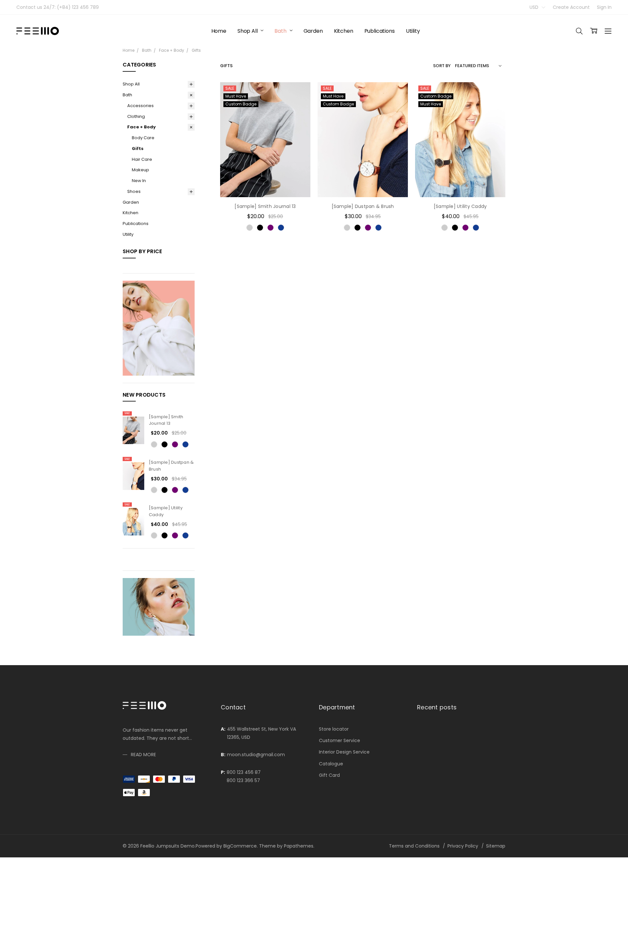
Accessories (140, 106)
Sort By (442, 66)
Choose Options (265, 183)
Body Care (143, 138)
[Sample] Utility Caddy (460, 206)
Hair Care (142, 159)
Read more (143, 754)
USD (535, 7)
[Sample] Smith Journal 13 (166, 420)
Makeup (140, 170)
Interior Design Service (344, 752)
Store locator (334, 729)
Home (218, 31)
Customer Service (339, 740)
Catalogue (331, 763)
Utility (413, 31)
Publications (379, 31)
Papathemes (298, 846)
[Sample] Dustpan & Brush (363, 206)
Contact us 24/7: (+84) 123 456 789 (57, 7)
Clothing (136, 116)
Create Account (571, 7)
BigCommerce (240, 846)
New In (139, 181)
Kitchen (343, 31)
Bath (281, 31)
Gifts (138, 148)
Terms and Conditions (414, 846)
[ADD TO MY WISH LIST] (298, 114)
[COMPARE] (298, 104)
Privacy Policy (462, 846)
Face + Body (141, 127)
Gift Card (329, 775)
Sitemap (495, 846)
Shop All (248, 31)
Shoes (134, 191)
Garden (313, 31)
